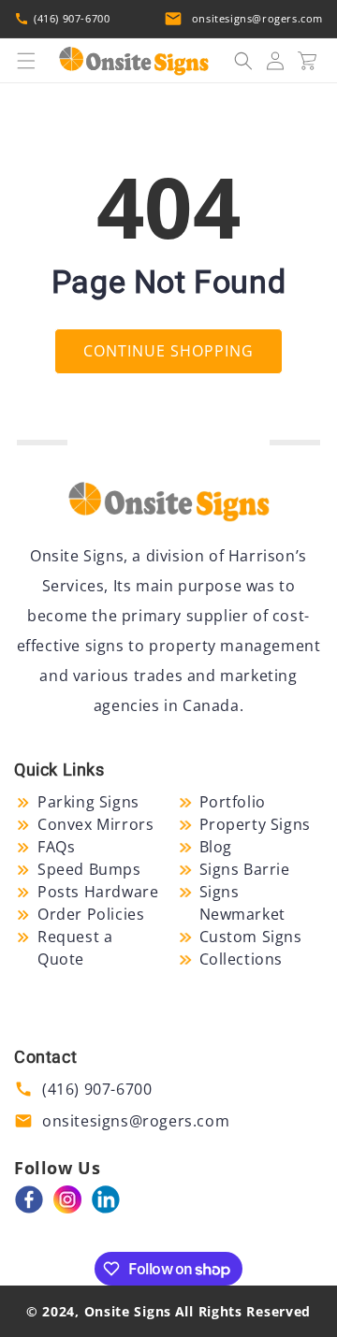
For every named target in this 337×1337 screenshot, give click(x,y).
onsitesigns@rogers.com (257, 18)
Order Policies (90, 914)
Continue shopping (168, 351)
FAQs (56, 846)
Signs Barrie (244, 869)
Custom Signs (250, 936)
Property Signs (255, 824)
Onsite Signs (127, 1311)
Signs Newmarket (242, 902)
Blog (215, 846)
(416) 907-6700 (72, 18)
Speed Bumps (89, 869)
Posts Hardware (97, 891)
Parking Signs (88, 802)
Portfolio (232, 802)
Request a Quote (74, 947)
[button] (26, 61)
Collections (241, 959)
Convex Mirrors (95, 824)
